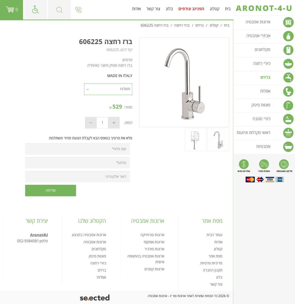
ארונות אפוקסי (154, 242)
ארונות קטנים (154, 269)
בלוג (169, 8)
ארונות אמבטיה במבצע (89, 235)
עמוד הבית (214, 235)
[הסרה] (91, 122)
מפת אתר (215, 256)
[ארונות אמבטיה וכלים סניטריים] (264, 8)
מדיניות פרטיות (211, 263)
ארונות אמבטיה (94, 242)
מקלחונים (99, 249)
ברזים (102, 270)
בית (228, 8)
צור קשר (153, 8)
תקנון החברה (212, 270)
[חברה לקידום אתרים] (95, 298)
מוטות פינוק (97, 256)
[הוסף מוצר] (114, 122)
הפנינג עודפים (191, 9)
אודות (136, 8)
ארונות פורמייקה (152, 235)
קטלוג (214, 8)
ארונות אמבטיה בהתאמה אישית (145, 259)
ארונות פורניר (154, 249)
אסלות (101, 277)
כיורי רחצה (98, 263)
